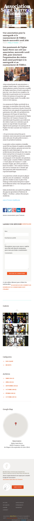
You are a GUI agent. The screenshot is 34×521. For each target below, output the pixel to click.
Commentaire (8, 253)
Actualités (6, 505)
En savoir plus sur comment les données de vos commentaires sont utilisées (17, 287)
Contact (5, 510)
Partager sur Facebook (5, 210)
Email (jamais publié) (10, 238)
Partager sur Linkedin (18, 210)
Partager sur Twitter (9, 210)
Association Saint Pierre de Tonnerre (17, 9)
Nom (6, 231)
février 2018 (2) (10, 393)
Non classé (9, 361)
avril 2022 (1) (10, 382)
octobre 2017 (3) (11, 397)
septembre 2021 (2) (12, 386)
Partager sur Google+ (14, 210)
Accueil (5, 502)
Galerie (5, 507)
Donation (19, 507)
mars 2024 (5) (10, 378)
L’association (20, 502)
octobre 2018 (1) (11, 389)
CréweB (23, 520)
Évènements (19, 505)
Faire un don (18, 487)
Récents (8, 365)
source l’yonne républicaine (11, 200)
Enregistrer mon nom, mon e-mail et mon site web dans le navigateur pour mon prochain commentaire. (17, 248)
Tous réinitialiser (25, 224)
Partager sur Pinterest (23, 210)
